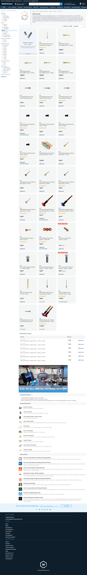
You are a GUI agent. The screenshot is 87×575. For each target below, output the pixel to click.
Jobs (6, 551)
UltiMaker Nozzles (6, 36)
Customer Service (27, 0)
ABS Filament (60, 7)
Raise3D (5, 33)
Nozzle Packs (6, 45)
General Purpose (6, 67)
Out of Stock (42, 301)
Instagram (42, 509)
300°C (4, 62)
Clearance (66, 26)
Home (33, 11)
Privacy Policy (9, 555)
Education (8, 531)
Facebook (37, 509)
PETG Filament (67, 7)
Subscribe (66, 506)
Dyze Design (5, 28)
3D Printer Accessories (43, 11)
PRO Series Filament (76, 7)
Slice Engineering (6, 34)
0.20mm (5, 46)
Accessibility (9, 558)
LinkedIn (45, 509)
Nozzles (50, 11)
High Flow (5, 72)
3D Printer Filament (28, 7)
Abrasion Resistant (7, 69)
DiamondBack (6, 27)
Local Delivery (9, 547)
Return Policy (9, 553)
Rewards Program (10, 549)
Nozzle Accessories (5, 74)
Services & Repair (10, 537)
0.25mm (5, 48)
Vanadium (5, 19)
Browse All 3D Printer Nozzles (8, 10)
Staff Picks (14, 7)
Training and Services (44, 7)
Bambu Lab (35, 7)
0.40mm (5, 49)
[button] (21, 4)
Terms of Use (9, 557)
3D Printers (20, 7)
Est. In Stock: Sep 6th (43, 248)
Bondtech (5, 24)
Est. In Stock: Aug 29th (63, 301)
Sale (9, 7)
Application (4, 66)
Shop (6, 523)
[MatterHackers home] (7, 4)
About (7, 541)
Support (7, 533)
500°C (4, 64)
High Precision (6, 70)
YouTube (50, 509)
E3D (4, 30)
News (6, 525)
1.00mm (5, 55)
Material (3, 13)
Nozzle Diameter (5, 43)
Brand (54, 11)
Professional (9, 529)
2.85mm (5, 41)
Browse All (3, 76)
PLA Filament (52, 7)
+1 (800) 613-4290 (34, 0)
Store (37, 11)
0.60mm (5, 52)
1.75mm (5, 40)
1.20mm (5, 57)
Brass (4, 14)
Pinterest (47, 509)
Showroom (8, 527)
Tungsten (5, 20)
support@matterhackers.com (13, 519)
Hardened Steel (6, 17)
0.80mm (5, 54)
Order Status (9, 545)
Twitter (39, 509)
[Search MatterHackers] (61, 4)
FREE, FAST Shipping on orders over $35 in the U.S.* (11, 0)
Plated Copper (6, 16)
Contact (7, 543)
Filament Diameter (6, 38)
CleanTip (5, 25)
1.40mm (5, 58)
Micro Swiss (5, 31)
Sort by (70, 26)
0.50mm (5, 51)
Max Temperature (5, 61)
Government (9, 535)
